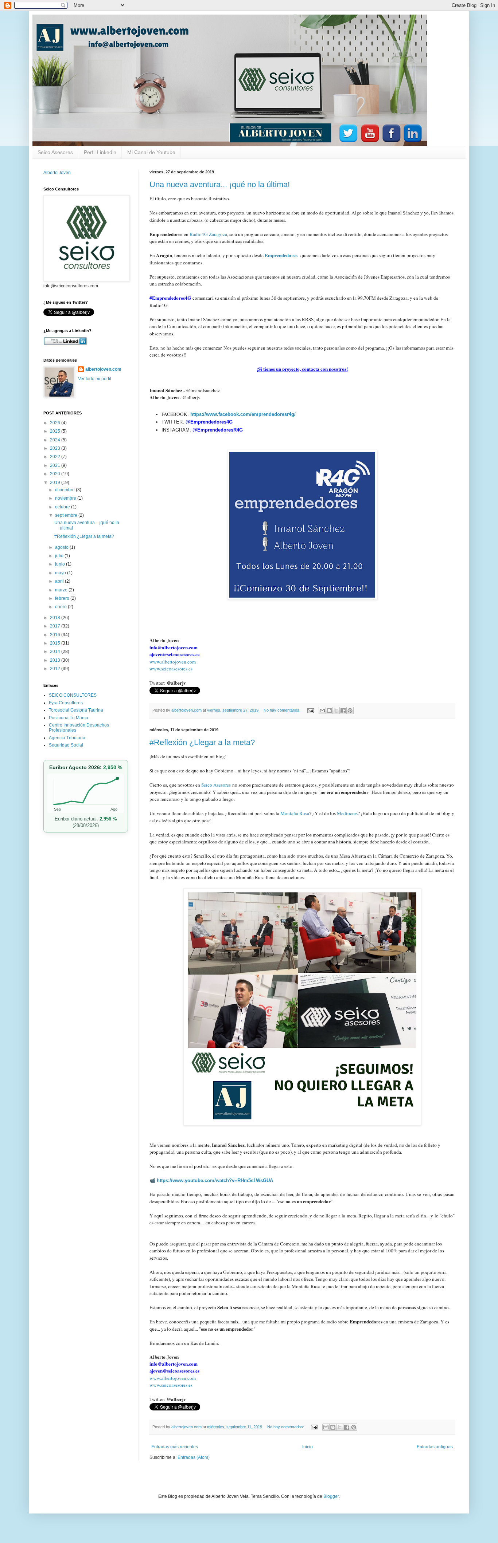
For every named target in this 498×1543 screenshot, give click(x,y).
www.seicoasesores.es (170, 668)
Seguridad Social (66, 745)
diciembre (65, 489)
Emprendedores (282, 255)
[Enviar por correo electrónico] (322, 710)
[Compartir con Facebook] (343, 710)
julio (60, 555)
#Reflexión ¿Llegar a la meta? (202, 742)
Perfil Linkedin (100, 152)
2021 (55, 465)
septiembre (66, 515)
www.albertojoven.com (172, 661)
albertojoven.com (103, 369)
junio (60, 564)
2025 (55, 431)
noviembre (66, 498)
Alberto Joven (57, 172)
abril (60, 581)
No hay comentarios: (282, 710)
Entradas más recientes (174, 1446)
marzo (62, 590)
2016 (55, 634)
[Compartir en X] (336, 710)
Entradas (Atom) (194, 1457)
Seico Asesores (55, 152)
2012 (55, 668)
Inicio (307, 1446)
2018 (55, 617)
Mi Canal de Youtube (151, 152)
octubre (63, 506)
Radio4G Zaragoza (208, 234)
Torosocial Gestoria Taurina (76, 710)
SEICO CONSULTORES (73, 695)
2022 (55, 456)
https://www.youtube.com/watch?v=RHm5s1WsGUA (215, 1180)
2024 (55, 439)
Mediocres (347, 813)
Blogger (331, 1496)
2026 (55, 422)
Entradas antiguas (435, 1446)
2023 (55, 448)
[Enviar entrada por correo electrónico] (310, 710)
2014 (55, 651)
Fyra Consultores (66, 702)
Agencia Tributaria (67, 737)
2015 (55, 643)
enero (61, 606)
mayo (61, 572)
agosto (62, 547)
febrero (62, 598)
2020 (55, 473)
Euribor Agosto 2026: (85, 767)
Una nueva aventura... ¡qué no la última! (219, 184)
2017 (55, 626)
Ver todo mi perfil (94, 378)
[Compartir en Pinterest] (350, 710)
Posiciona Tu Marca (68, 717)
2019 (55, 482)
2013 (55, 660)
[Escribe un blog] (329, 710)
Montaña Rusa (294, 813)
